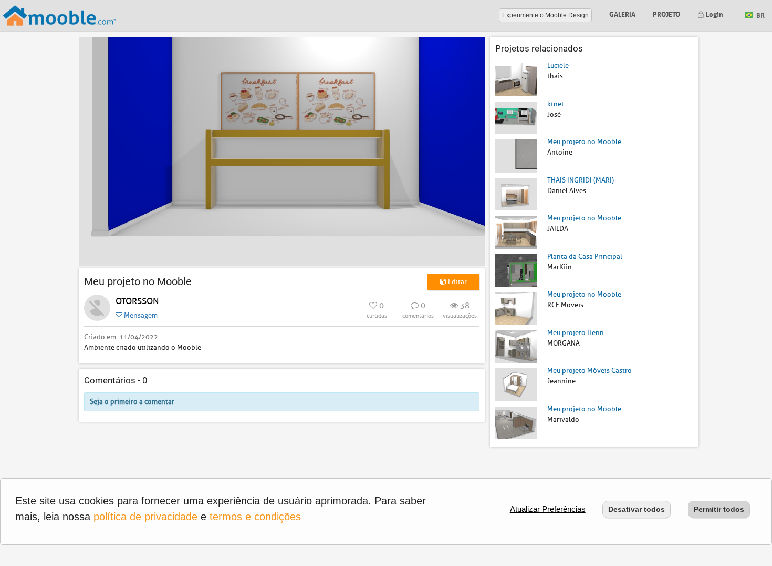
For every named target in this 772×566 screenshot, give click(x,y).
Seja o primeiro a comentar (132, 401)
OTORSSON (137, 301)
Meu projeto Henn (575, 332)
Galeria (622, 13)
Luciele (558, 65)
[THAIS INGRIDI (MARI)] (516, 193)
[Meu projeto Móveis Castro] (516, 384)
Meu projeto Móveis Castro (589, 370)
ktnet (555, 103)
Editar (456, 281)
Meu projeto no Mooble (584, 141)
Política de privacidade (145, 516)
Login (713, 13)
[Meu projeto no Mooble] (516, 155)
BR (760, 14)
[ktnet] (516, 117)
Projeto (666, 13)
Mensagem (140, 315)
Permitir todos (719, 509)
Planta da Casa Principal (584, 256)
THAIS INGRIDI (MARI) (580, 180)
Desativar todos (636, 509)
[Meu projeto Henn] (516, 345)
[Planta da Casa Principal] (516, 269)
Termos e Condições (255, 516)
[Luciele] (516, 79)
